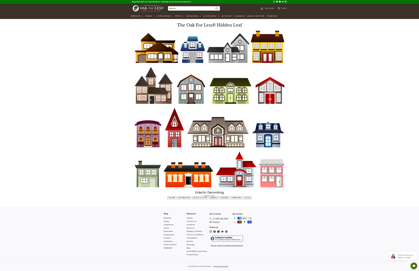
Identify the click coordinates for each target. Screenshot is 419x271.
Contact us (191, 221)
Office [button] (179, 16)
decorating (184, 198)
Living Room (169, 224)
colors (171, 198)
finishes (224, 198)
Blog (188, 248)
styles (247, 198)
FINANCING (272, 16)
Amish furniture (255, 16)
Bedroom (168, 218)
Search (189, 218)
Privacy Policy (192, 254)
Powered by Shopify (220, 266)
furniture (236, 198)
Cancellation (192, 238)
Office (166, 228)
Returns (190, 241)
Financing (191, 244)
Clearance (239, 16)
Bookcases (168, 231)
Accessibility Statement (197, 251)
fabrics (214, 198)
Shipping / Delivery (194, 231)
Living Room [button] (164, 16)
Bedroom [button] (136, 16)
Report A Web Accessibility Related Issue (227, 245)
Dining (166, 221)
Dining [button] (149, 16)
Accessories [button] (210, 16)
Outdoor (226, 16)
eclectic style (200, 198)
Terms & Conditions (195, 234)
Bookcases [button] (193, 16)
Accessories (169, 234)
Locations (191, 224)
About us (190, 228)
